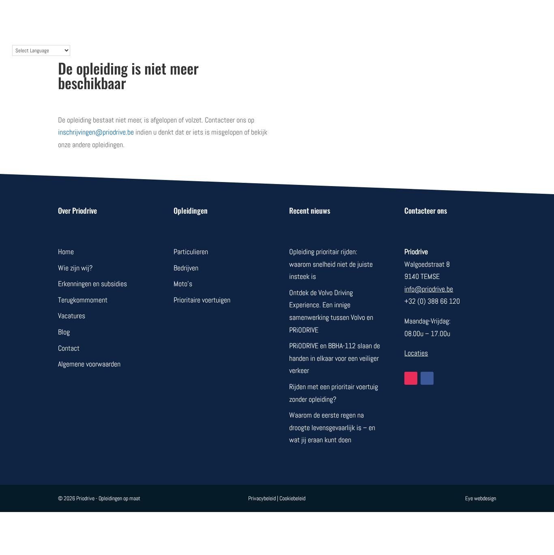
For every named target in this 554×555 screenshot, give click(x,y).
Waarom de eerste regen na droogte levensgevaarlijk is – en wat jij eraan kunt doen (332, 427)
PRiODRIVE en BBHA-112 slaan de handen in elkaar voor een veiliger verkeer (334, 358)
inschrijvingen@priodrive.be (96, 132)
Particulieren (191, 251)
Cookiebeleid (292, 498)
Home (66, 251)
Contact (311, 17)
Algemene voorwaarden (89, 364)
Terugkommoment (82, 299)
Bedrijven (220, 17)
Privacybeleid (262, 498)
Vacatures (71, 315)
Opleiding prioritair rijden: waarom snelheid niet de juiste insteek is (331, 264)
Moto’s (183, 283)
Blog (342, 17)
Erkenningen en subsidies (92, 283)
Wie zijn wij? (267, 17)
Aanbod (181, 17)
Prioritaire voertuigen (202, 299)
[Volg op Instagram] (410, 378)
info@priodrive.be (428, 289)
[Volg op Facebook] (427, 378)
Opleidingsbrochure (491, 17)
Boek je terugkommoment (403, 17)
